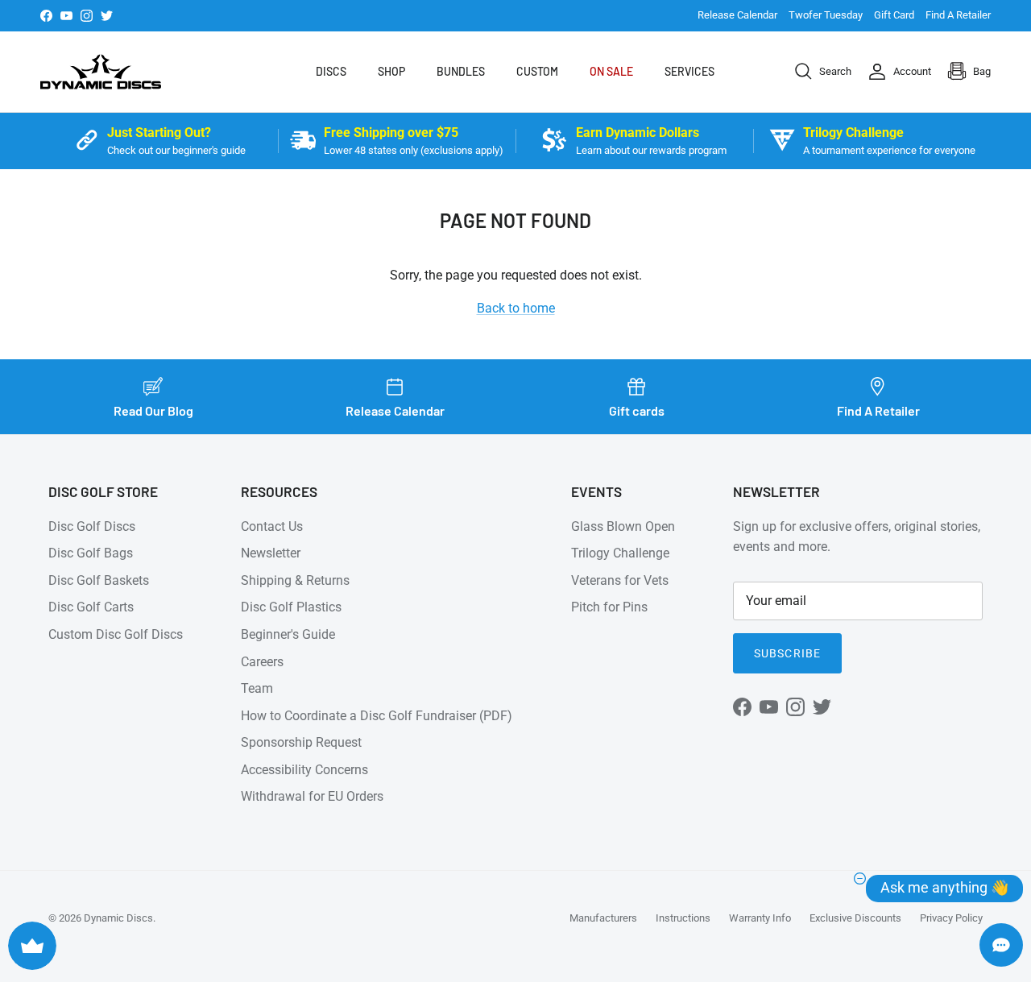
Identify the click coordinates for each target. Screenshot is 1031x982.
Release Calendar (737, 15)
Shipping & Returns (295, 580)
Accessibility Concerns (304, 769)
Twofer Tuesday (826, 15)
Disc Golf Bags (90, 553)
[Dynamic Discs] (100, 72)
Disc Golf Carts (91, 607)
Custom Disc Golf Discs (115, 634)
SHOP (391, 71)
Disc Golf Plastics (291, 607)
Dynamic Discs (118, 918)
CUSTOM (537, 71)
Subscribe (787, 653)
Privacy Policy (951, 918)
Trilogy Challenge (620, 553)
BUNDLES (461, 71)
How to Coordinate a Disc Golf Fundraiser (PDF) (376, 715)
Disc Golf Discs (91, 526)
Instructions (683, 918)
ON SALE (611, 71)
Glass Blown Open (623, 526)
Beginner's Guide (288, 634)
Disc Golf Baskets (98, 580)
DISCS (331, 71)
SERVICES (689, 71)
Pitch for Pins (609, 607)
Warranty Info (760, 918)
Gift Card (894, 15)
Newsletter (270, 553)
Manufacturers (603, 918)
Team (257, 688)
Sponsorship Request (301, 742)
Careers (262, 661)
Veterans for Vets (620, 580)
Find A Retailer (958, 15)
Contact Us (272, 526)
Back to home (516, 308)
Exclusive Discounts (855, 918)
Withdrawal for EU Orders (312, 796)
